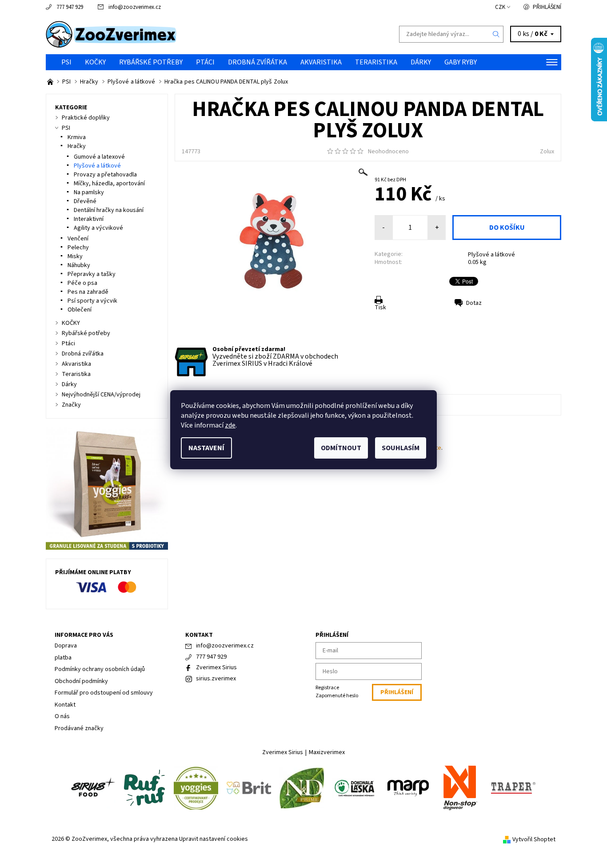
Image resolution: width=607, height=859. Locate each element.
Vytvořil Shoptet (533, 839)
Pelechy (78, 247)
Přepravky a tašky (92, 274)
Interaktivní (89, 219)
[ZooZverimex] (111, 34)
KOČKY (95, 62)
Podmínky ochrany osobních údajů (100, 669)
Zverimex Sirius (216, 667)
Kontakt (65, 704)
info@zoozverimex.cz (134, 7)
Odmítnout (341, 448)
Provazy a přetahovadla (105, 174)
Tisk (380, 307)
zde (230, 425)
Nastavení (206, 448)
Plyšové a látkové (491, 254)
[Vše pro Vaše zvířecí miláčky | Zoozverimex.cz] (51, 81)
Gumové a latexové (99, 156)
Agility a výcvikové (98, 228)
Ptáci (205, 62)
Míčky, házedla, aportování (109, 183)
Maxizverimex (327, 752)
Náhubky (79, 265)
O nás (62, 716)
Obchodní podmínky (81, 681)
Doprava (66, 645)
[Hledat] (496, 34)
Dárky (421, 62)
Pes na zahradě (88, 292)
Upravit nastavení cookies (213, 839)
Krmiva (77, 137)
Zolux (547, 151)
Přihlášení (547, 7)
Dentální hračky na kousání (109, 210)
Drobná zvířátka (257, 62)
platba (63, 657)
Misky (75, 256)
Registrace (327, 687)
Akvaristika (321, 62)
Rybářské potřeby (151, 62)
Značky (71, 404)
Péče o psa (82, 283)
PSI (66, 62)
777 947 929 (69, 7)
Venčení (78, 238)
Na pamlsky (89, 192)
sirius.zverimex (216, 678)
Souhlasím (400, 448)
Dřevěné (85, 201)
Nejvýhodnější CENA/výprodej (101, 394)
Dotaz (474, 303)
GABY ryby (460, 62)
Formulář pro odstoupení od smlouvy (104, 692)
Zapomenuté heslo (336, 695)
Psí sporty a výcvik (92, 300)
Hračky (77, 146)
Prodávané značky (79, 728)
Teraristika (376, 62)
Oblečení (80, 309)
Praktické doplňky (86, 117)
